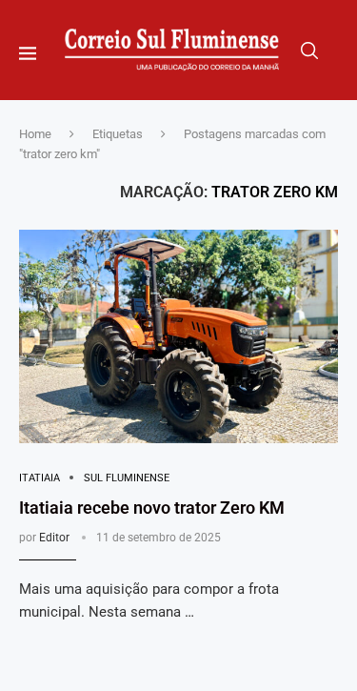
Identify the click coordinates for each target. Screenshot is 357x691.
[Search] (309, 50)
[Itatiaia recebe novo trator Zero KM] (178, 336)
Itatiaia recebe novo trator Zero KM (152, 508)
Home (35, 134)
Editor (54, 537)
